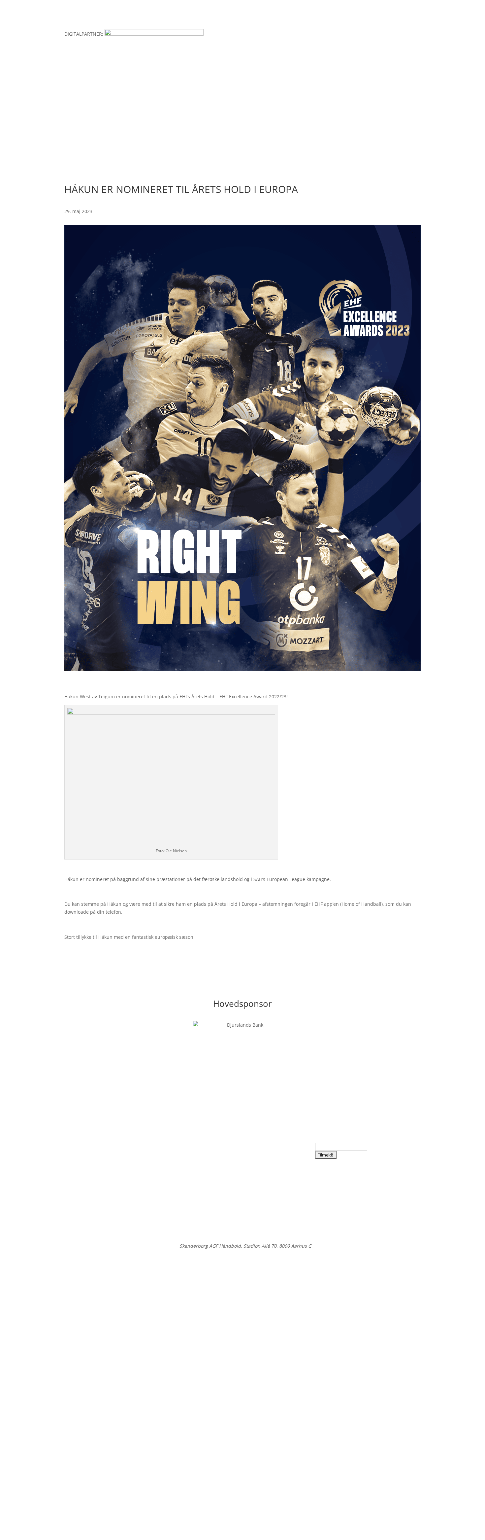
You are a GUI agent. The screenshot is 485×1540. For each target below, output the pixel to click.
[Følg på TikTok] (109, 1143)
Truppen (188, 113)
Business (294, 113)
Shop (323, 113)
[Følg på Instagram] (83, 1143)
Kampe (157, 113)
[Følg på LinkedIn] (96, 1143)
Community (257, 113)
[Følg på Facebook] (69, 1143)
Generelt (221, 113)
